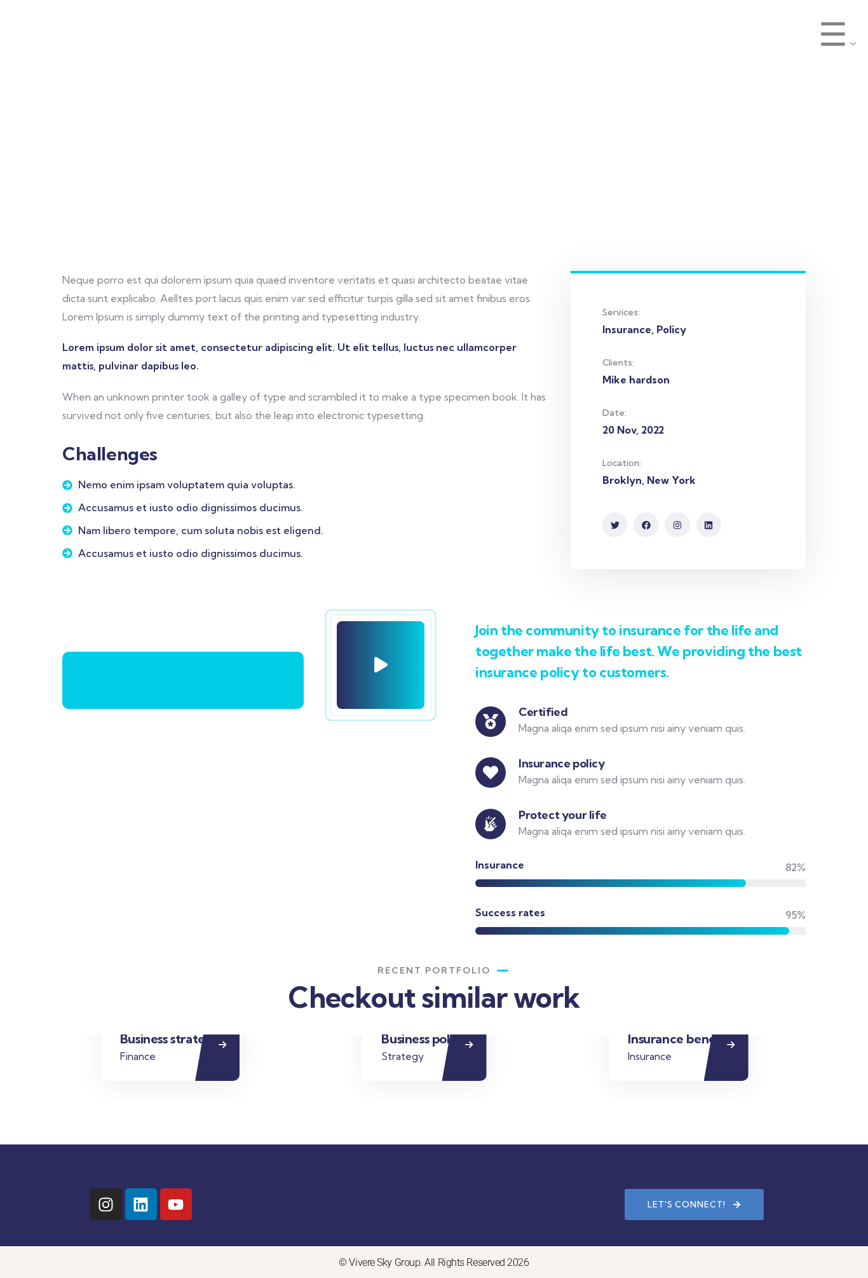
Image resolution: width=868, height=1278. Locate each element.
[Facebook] (646, 524)
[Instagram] (677, 524)
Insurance (650, 1056)
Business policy (424, 1039)
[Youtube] (176, 1204)
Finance (138, 1056)
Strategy (402, 1056)
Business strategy (170, 1039)
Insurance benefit (678, 1039)
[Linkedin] (708, 524)
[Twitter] (614, 524)
